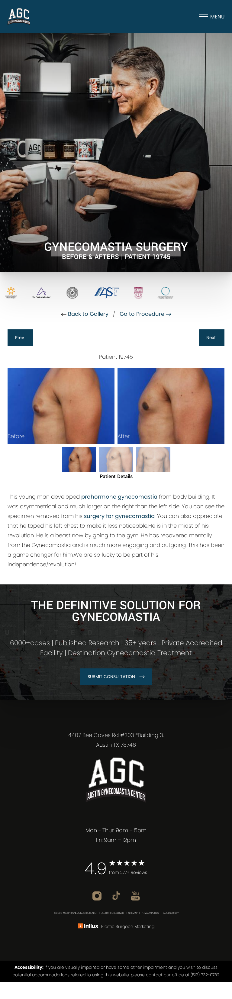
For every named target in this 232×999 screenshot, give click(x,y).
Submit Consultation (111, 677)
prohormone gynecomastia (119, 496)
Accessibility (171, 913)
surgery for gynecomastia (119, 516)
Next (211, 338)
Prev (20, 338)
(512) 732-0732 (205, 975)
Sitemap (132, 913)
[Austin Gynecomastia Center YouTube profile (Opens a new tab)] (135, 895)
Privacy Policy (150, 913)
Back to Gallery (87, 314)
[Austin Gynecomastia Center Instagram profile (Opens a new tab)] (98, 895)
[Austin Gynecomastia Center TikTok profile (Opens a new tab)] (117, 895)
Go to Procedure (143, 314)
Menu (217, 16)
